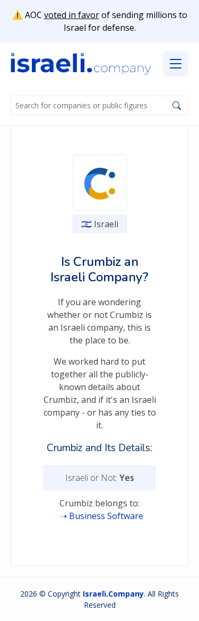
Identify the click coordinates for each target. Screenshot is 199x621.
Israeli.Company (113, 594)
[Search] (176, 105)
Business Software (106, 516)
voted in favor (71, 15)
